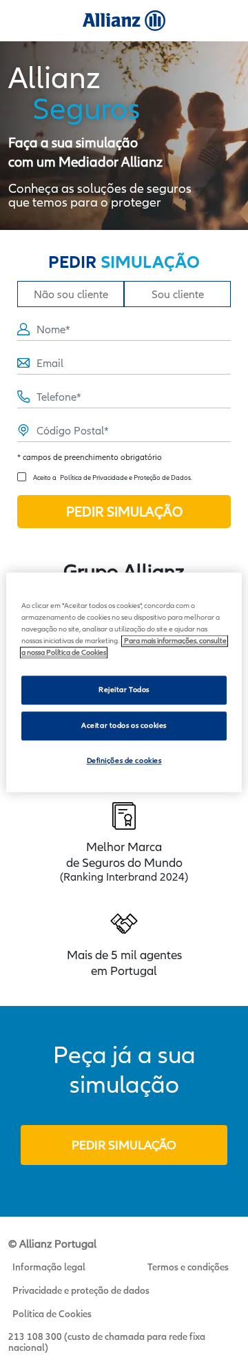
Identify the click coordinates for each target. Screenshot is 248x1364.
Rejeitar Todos (124, 689)
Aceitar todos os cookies (124, 725)
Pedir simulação (124, 1144)
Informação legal (48, 1266)
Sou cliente (178, 294)
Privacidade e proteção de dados (80, 1290)
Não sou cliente (71, 294)
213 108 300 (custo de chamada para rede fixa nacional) (106, 1342)
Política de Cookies (52, 1313)
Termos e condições (188, 1266)
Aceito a (112, 477)
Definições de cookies (124, 760)
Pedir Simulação (124, 511)
